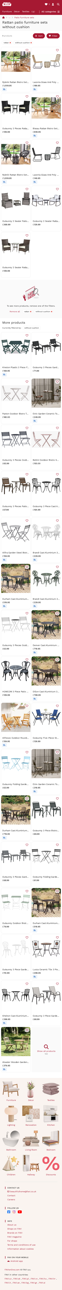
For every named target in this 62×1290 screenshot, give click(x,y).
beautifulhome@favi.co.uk (23, 1191)
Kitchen (51, 1125)
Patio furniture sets (24, 17)
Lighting (11, 1125)
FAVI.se (16, 1283)
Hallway (31, 1174)
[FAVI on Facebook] (8, 1211)
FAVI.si (42, 1283)
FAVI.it (8, 1283)
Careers (11, 1199)
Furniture (7, 11)
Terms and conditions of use (21, 1245)
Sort (40, 36)
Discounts (51, 1174)
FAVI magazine (14, 1237)
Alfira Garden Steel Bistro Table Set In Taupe (25, 552)
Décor (17, 11)
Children (11, 1174)
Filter (54, 36)
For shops (12, 1241)
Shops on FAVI (14, 1229)
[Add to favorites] (27, 50)
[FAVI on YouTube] (20, 1211)
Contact (11, 1195)
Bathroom (11, 1150)
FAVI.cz (8, 1279)
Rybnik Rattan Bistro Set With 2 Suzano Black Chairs (29, 175)
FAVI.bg (25, 1283)
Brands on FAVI (14, 1233)
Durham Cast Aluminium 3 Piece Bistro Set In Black (28, 599)
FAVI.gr (34, 1283)
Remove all (15, 311)
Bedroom (51, 1150)
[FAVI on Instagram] (14, 1211)
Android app (17, 1261)
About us (11, 1225)
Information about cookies (20, 1249)
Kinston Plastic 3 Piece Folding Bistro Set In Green (28, 367)
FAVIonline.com (12, 1269)
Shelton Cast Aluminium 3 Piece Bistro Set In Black (28, 1016)
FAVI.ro (34, 1279)
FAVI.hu (43, 1279)
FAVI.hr (52, 1279)
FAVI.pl (26, 1279)
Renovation (31, 1125)
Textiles (25, 11)
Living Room (31, 1150)
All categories (49, 11)
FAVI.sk (17, 1279)
